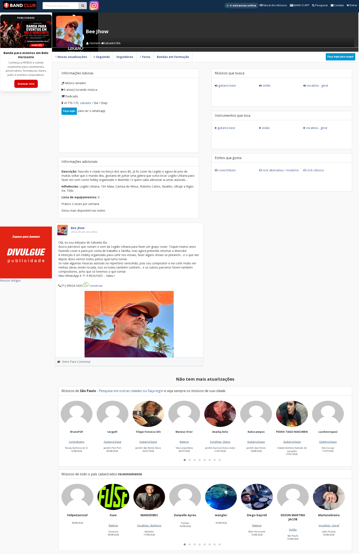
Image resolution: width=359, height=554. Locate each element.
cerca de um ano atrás (84, 232)
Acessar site (26, 84)
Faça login (69, 111)
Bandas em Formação (173, 57)
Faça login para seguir (340, 56)
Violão (266, 85)
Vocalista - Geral (317, 85)
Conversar (96, 286)
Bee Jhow (78, 228)
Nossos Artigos (10, 280)
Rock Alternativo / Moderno (281, 170)
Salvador (86, 103)
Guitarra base (227, 85)
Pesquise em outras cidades (120, 391)
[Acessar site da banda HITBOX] (26, 34)
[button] (184, 460)
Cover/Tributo (227, 170)
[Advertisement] (26, 161)
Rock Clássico (315, 170)
